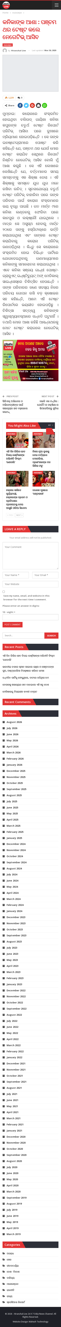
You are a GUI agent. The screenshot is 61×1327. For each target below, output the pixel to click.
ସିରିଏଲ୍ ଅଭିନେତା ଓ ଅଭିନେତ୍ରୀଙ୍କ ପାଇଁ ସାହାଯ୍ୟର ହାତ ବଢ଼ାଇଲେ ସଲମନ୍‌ (15, 406)
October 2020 (15, 1148)
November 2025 (16, 777)
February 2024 (15, 905)
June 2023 (12, 953)
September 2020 (16, 1155)
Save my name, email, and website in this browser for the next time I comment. (26, 597)
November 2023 (16, 923)
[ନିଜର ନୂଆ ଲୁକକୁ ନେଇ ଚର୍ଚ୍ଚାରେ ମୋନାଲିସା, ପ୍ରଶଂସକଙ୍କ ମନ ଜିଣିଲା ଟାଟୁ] (44, 440)
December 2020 (16, 1136)
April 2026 (12, 746)
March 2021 (14, 1118)
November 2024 (16, 850)
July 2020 (12, 1167)
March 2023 (14, 972)
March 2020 (14, 1191)
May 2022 (12, 1033)
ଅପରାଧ (10, 1253)
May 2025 (12, 813)
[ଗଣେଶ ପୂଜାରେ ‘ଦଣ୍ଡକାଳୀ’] (44, 479)
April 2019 (12, 1228)
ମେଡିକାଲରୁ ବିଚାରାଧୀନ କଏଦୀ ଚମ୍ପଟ (20, 691)
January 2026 (14, 764)
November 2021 (16, 1069)
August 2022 (14, 1014)
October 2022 (15, 1002)
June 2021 (12, 1100)
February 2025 (15, 831)
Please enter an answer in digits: (21, 605)
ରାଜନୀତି (10, 1290)
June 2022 (12, 1026)
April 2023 (12, 965)
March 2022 (14, 1045)
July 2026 (12, 728)
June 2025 (12, 807)
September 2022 (16, 1008)
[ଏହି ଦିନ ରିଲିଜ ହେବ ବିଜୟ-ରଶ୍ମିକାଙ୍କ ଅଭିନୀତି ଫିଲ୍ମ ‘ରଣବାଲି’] (17, 440)
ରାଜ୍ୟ (9, 1296)
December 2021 (16, 1063)
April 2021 (12, 1112)
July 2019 (12, 1209)
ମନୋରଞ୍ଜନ (8, 45)
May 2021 (12, 1106)
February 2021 (15, 1124)
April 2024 (12, 892)
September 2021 (16, 1081)
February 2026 (15, 758)
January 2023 (14, 984)
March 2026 (14, 752)
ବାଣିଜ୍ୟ (11, 1277)
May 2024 (12, 886)
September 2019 (16, 1197)
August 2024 (14, 868)
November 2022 (16, 996)
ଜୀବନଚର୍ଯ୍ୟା (13, 1265)
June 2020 (12, 1173)
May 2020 (12, 1179)
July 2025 (12, 801)
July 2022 (12, 1020)
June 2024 (12, 880)
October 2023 (15, 929)
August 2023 (14, 941)
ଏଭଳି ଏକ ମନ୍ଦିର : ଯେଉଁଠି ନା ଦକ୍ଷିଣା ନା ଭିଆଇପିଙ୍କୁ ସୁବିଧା (47, 404)
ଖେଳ (9, 1259)
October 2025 (15, 783)
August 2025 (14, 795)
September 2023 (16, 935)
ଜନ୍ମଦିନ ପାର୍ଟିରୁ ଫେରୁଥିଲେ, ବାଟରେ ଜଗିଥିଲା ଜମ (26, 677)
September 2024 (16, 862)
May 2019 (12, 1222)
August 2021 (14, 1087)
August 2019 (14, 1203)
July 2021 (12, 1094)
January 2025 (14, 838)
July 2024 (12, 874)
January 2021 (14, 1130)
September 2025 (16, 789)
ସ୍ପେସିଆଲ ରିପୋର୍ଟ (16, 1302)
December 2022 (16, 990)
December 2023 (16, 917)
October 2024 (15, 856)
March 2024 (14, 899)
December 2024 (16, 844)
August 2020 (14, 1161)
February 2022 (15, 1051)
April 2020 (12, 1185)
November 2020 (16, 1142)
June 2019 (12, 1215)
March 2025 (14, 825)
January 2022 (14, 1057)
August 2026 (14, 722)
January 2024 (14, 911)
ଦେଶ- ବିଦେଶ (13, 1271)
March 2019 (14, 1234)
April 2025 (12, 819)
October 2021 (15, 1075)
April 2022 (12, 1039)
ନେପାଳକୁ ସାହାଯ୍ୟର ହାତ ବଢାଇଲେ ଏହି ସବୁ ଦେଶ (26, 684)
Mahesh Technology (38, 1321)
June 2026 (12, 734)
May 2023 (12, 960)
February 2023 (15, 978)
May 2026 (12, 740)
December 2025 (16, 770)
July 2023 (12, 947)
